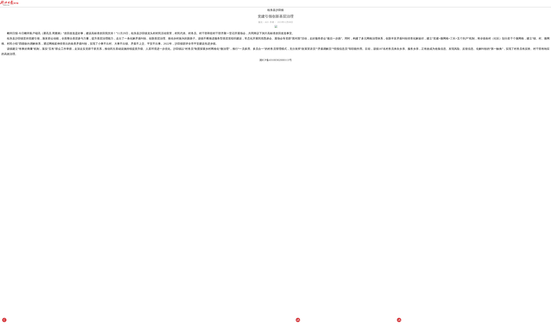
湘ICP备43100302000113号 (275, 59)
